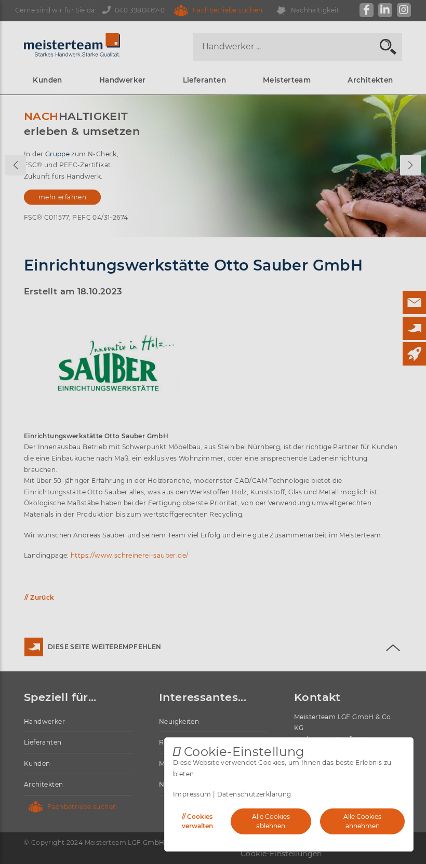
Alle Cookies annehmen (362, 821)
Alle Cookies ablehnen (271, 821)
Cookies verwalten (197, 821)
